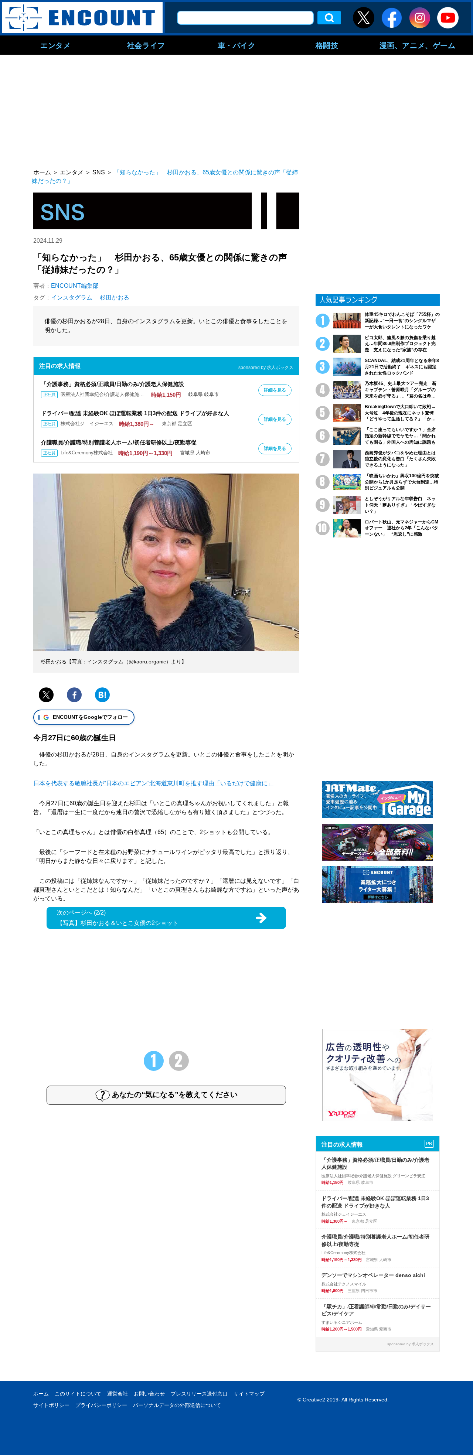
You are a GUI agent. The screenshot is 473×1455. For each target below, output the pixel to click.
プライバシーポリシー (101, 1405)
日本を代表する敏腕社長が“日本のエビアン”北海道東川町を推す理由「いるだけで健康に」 (153, 783)
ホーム (41, 1393)
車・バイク (237, 45)
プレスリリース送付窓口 (199, 1393)
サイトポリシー (51, 1405)
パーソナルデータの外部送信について (177, 1405)
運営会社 (117, 1393)
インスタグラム (71, 297)
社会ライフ (146, 45)
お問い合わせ (149, 1393)
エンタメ (55, 45)
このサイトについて (78, 1393)
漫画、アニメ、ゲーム (418, 45)
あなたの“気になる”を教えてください (175, 1094)
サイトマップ (249, 1393)
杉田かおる (114, 297)
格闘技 (327, 45)
